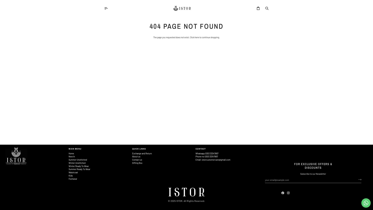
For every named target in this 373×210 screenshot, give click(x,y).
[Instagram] (288, 193)
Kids (71, 175)
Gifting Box (137, 163)
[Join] (359, 179)
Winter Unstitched (77, 163)
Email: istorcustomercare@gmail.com (213, 159)
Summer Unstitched (78, 159)
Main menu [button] (75, 149)
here (197, 37)
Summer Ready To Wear (79, 169)
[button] (35, 148)
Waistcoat (73, 172)
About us (136, 156)
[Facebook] (282, 193)
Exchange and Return (142, 153)
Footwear (73, 178)
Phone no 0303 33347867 (207, 156)
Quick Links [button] (139, 149)
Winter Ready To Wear (79, 166)
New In (72, 156)
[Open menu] (108, 8)
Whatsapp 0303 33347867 (207, 153)
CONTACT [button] (201, 149)
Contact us (137, 159)
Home (71, 153)
